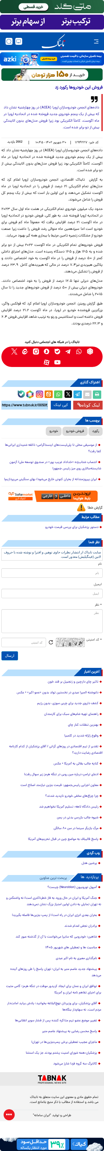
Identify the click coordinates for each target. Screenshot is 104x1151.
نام (100, 564)
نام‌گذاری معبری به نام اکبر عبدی (76, 958)
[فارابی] (52, 74)
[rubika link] (90, 351)
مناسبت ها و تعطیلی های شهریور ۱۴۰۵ (71, 947)
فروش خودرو (75, 431)
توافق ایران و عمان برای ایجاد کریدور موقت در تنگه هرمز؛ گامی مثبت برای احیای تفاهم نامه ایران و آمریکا (53, 989)
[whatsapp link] (79, 351)
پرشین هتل (89, 863)
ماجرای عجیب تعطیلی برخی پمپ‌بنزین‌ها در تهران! (64, 1042)
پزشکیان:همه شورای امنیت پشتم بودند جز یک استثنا (61, 1053)
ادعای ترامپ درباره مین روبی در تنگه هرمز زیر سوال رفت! (61, 774)
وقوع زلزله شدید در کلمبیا (81, 735)
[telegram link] (68, 351)
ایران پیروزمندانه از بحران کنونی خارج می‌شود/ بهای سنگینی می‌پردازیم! (50, 479)
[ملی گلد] (52, 6)
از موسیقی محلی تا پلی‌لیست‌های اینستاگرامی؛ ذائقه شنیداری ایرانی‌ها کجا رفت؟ (53, 448)
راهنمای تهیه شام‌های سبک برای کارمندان (71, 714)
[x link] (14, 351)
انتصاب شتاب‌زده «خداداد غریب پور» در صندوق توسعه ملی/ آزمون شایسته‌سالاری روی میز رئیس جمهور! (55, 465)
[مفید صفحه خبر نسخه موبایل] (52, 22)
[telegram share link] (77, 394)
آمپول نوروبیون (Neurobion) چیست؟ (72, 887)
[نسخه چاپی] (97, 394)
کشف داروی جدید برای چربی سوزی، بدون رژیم (67, 703)
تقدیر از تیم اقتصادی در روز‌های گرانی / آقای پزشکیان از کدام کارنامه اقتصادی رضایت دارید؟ (56, 750)
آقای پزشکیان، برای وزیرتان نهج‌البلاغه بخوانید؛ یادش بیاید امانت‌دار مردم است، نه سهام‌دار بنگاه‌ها (54, 1006)
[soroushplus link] (46, 351)
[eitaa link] (25, 351)
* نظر (98, 605)
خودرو (53, 431)
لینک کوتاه (91, 405)
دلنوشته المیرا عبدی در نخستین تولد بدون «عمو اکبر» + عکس (57, 692)
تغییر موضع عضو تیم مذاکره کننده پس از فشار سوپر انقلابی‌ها (56, 1020)
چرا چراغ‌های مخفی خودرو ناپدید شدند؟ (71, 796)
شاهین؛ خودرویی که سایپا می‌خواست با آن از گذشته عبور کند (56, 936)
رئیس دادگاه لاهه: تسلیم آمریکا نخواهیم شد (68, 806)
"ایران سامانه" (42, 1115)
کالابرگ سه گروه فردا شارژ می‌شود (75, 1063)
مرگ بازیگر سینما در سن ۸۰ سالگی (76, 828)
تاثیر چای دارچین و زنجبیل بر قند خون (73, 681)
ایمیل (98, 584)
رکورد (95, 431)
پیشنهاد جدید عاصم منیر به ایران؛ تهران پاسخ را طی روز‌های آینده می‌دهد (55, 972)
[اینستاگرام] (39, 393)
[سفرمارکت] (52, 496)
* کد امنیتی (94, 639)
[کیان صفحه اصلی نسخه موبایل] (52, 1144)
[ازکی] (52, 59)
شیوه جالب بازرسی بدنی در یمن (77, 817)
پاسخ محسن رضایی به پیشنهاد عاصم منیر (69, 1031)
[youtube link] (57, 362)
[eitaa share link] (48, 394)
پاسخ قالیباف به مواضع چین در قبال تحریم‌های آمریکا (63, 839)
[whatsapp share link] (58, 394)
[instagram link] (35, 351)
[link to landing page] (53, 41)
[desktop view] (18, 41)
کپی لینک (61, 405)
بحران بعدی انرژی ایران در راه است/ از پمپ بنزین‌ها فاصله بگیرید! (54, 915)
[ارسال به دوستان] (87, 394)
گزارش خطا (95, 508)
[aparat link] (46, 362)
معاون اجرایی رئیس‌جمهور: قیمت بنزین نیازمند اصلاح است (59, 785)
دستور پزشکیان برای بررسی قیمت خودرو (71, 527)
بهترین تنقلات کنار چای (83, 725)
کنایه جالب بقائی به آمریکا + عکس (76, 763)
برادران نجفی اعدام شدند (80, 926)
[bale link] (57, 351)
